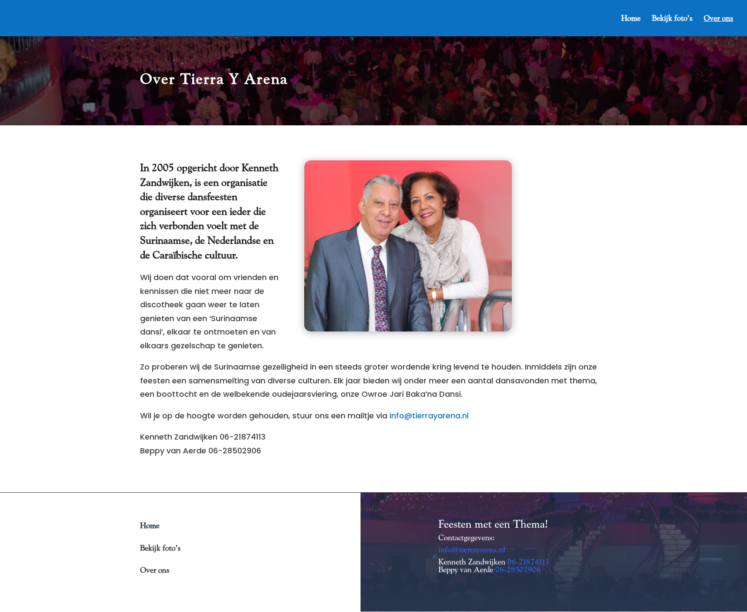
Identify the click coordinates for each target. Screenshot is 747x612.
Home (631, 18)
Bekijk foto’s (672, 18)
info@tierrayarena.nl (429, 415)
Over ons (718, 18)
